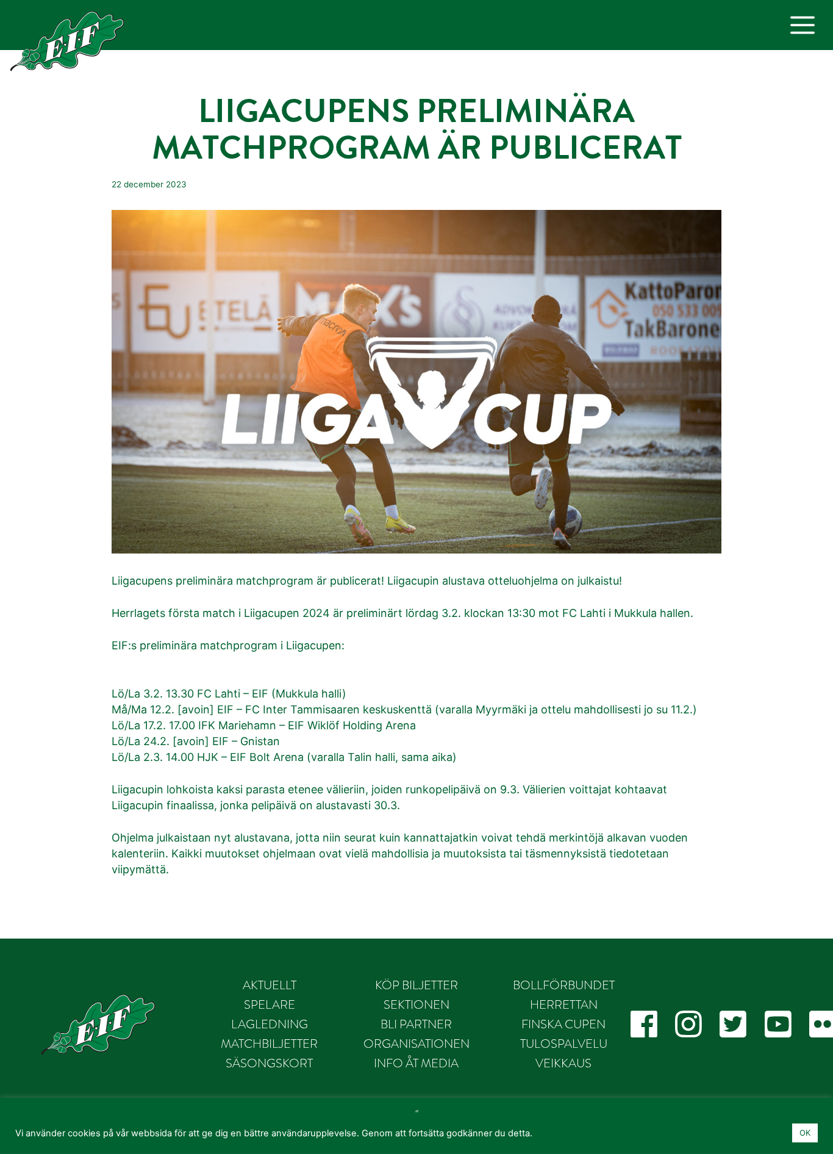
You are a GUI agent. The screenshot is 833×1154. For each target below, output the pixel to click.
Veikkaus (563, 1063)
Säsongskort (269, 1063)
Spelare (269, 1004)
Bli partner (416, 1024)
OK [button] (804, 1133)
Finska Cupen (563, 1024)
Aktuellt (269, 985)
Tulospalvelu (563, 1043)
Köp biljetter (416, 985)
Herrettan (564, 1004)
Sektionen (416, 1004)
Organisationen (416, 1043)
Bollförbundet (564, 985)
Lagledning (269, 1024)
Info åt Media (416, 1063)
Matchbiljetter (269, 1043)
